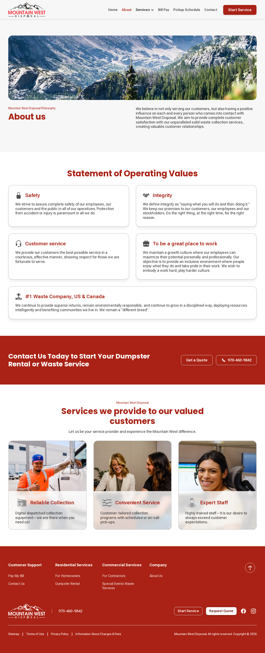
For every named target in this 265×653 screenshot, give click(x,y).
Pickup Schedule (186, 10)
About (126, 10)
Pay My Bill (16, 576)
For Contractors (113, 576)
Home (113, 10)
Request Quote (221, 611)
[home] (26, 9)
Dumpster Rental (67, 584)
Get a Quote (196, 360)
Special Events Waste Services (118, 586)
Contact (210, 10)
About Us (156, 576)
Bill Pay (163, 10)
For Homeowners (67, 576)
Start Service (240, 10)
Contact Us (16, 584)
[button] (145, 9)
